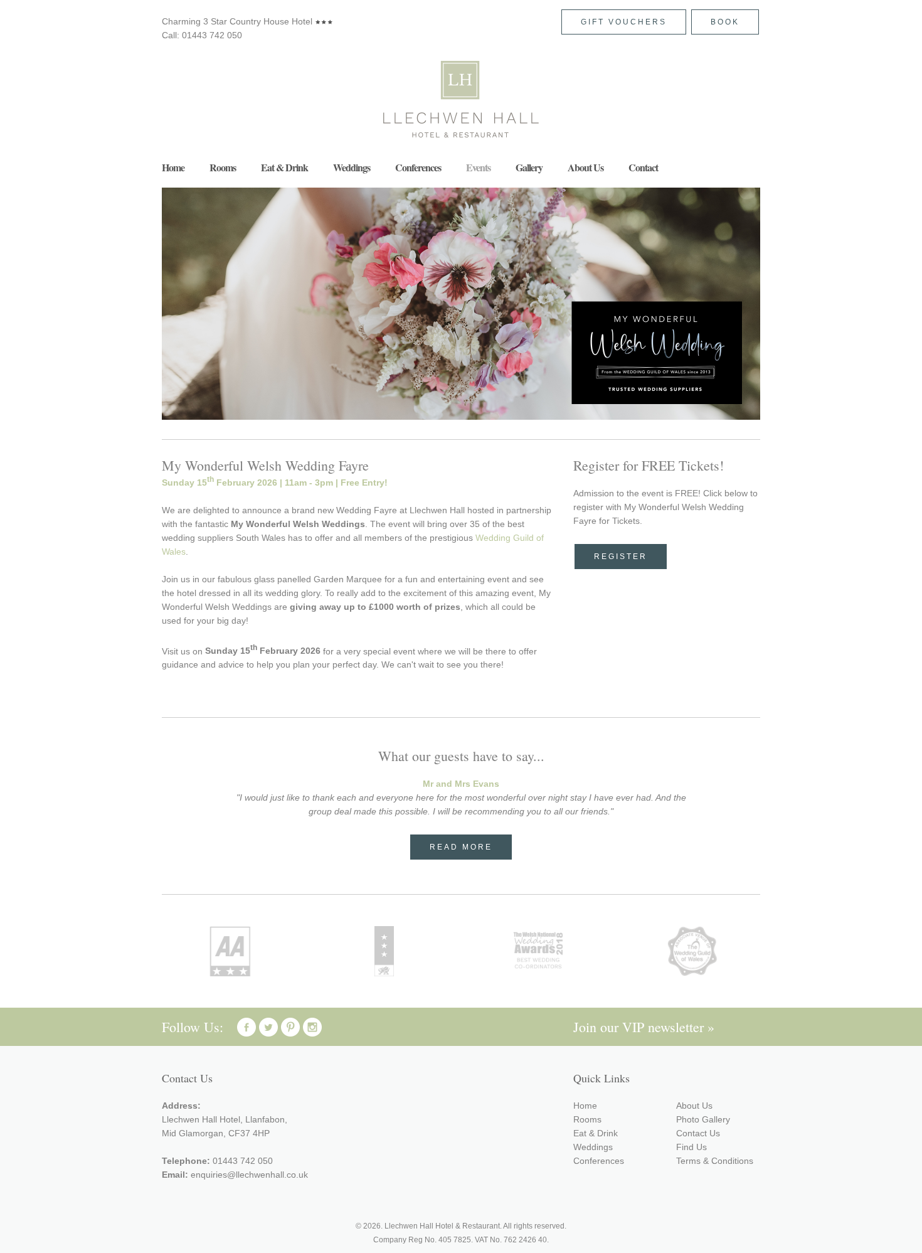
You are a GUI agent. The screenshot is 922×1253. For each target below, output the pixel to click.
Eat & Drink (284, 167)
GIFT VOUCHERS (624, 22)
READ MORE (461, 847)
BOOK (725, 22)
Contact (643, 167)
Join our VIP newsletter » (643, 1027)
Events (478, 167)
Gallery (529, 167)
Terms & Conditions (714, 1161)
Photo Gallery (703, 1119)
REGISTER (620, 556)
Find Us (691, 1147)
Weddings (351, 167)
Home (173, 167)
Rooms (222, 167)
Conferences (418, 167)
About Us (585, 167)
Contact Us (698, 1133)
